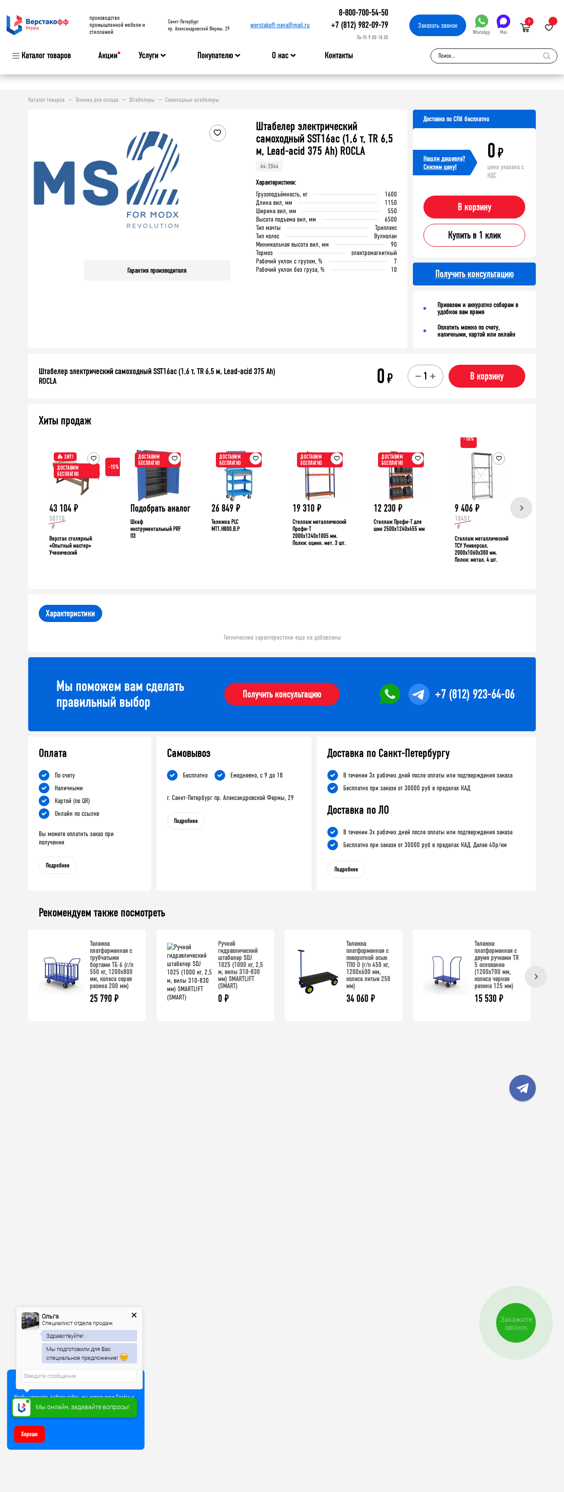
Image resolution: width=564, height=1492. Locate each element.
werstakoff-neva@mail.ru (280, 25)
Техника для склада (97, 100)
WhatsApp (481, 32)
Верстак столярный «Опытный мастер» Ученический (70, 545)
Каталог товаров (46, 55)
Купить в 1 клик (474, 235)
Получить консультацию (282, 694)
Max (503, 32)
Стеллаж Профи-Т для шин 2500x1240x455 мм (399, 525)
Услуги (149, 55)
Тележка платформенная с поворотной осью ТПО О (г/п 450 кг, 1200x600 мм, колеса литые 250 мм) (368, 964)
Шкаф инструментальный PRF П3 (155, 529)
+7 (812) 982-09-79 (359, 24)
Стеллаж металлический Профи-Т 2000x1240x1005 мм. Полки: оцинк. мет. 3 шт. (319, 532)
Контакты (339, 55)
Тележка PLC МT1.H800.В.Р (226, 525)
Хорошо (29, 1434)
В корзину (474, 207)
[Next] (521, 508)
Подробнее (58, 865)
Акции (108, 55)
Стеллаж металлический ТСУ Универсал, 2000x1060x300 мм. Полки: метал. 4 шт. (481, 549)
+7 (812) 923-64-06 (475, 694)
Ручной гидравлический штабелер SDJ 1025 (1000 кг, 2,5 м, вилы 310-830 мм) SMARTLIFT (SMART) (240, 964)
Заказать (437, 25)
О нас (280, 55)
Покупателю (215, 55)
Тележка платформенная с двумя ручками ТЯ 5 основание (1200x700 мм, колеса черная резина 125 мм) (497, 964)
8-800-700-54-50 (363, 12)
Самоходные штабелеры (192, 100)
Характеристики (70, 613)
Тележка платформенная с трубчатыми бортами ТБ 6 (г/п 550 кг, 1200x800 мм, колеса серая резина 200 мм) (111, 964)
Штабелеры (142, 100)
